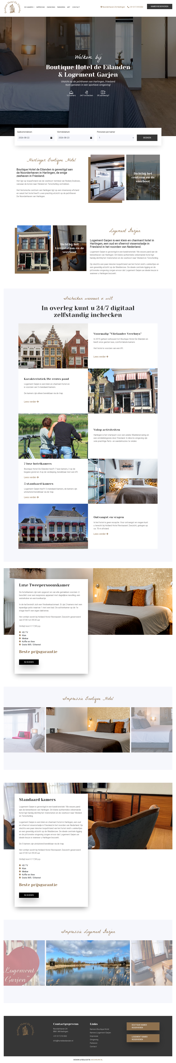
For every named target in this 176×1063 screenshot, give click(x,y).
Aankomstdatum (24, 132)
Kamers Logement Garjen (100, 1033)
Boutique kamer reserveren (139, 1026)
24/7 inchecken (86, 95)
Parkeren (61, 7)
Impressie (40, 7)
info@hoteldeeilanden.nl (63, 1041)
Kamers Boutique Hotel (99, 1029)
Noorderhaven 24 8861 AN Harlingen (60, 1030)
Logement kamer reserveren (140, 1038)
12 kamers (71, 95)
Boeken (147, 137)
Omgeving (51, 7)
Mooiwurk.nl (97, 1060)
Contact (76, 7)
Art (68, 7)
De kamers (28, 7)
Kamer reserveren (159, 6)
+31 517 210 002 (136, 7)
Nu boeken (29, 662)
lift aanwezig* (103, 95)
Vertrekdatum (63, 132)
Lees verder (100, 356)
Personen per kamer (106, 132)
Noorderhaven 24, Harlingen (113, 7)
